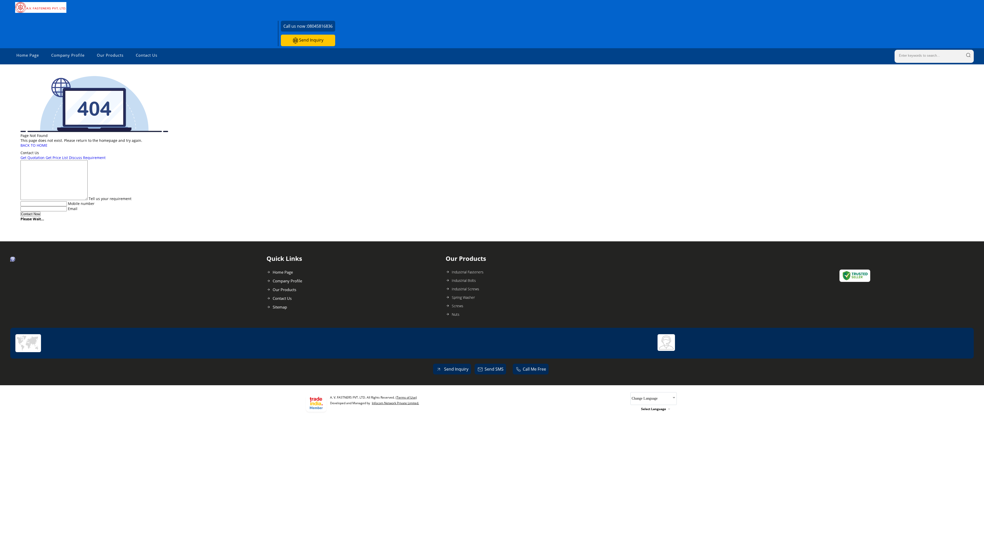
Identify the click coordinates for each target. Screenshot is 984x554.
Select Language (653, 409)
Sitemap (280, 307)
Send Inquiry (310, 40)
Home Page (27, 55)
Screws (457, 305)
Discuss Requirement (87, 157)
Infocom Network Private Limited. (395, 403)
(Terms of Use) (406, 397)
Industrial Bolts (464, 280)
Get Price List (57, 157)
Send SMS (494, 369)
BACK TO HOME (33, 145)
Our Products (110, 55)
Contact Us (146, 55)
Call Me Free (534, 369)
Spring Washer (463, 297)
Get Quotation (32, 157)
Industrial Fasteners (468, 272)
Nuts (455, 314)
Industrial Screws (465, 288)
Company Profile (68, 55)
